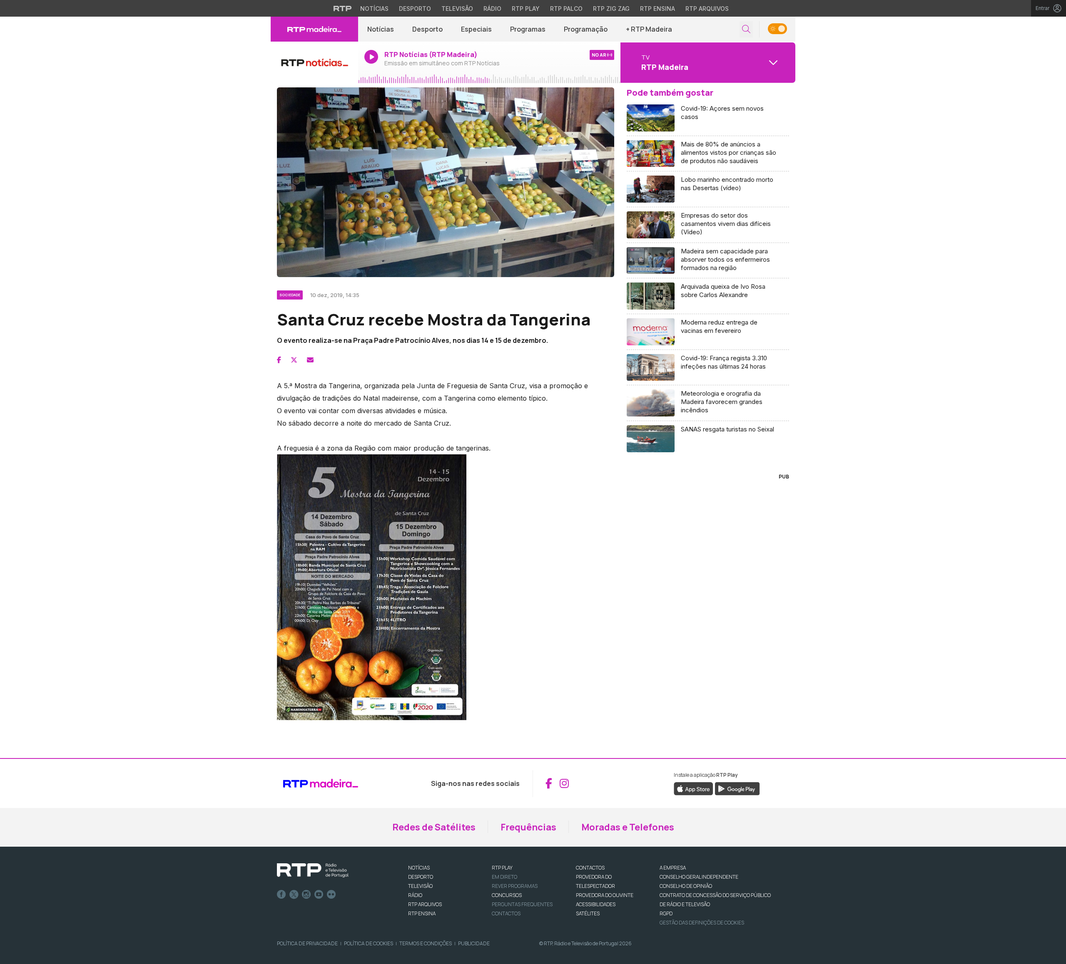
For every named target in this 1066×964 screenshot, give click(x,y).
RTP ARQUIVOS (425, 904)
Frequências (528, 827)
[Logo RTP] (313, 870)
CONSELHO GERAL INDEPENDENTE (699, 876)
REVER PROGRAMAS (515, 886)
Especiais (476, 29)
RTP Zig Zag (611, 8)
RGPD (666, 913)
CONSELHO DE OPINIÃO (686, 886)
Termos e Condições (425, 943)
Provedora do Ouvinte (604, 895)
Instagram (306, 894)
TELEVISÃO (420, 886)
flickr (331, 894)
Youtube (319, 894)
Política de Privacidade (307, 943)
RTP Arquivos (707, 8)
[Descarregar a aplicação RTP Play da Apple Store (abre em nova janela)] (693, 788)
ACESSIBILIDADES (595, 904)
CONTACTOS (590, 867)
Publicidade (474, 943)
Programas (527, 29)
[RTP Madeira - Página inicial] (314, 29)
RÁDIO (415, 895)
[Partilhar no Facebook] (279, 359)
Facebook (281, 894)
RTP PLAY (502, 867)
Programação (586, 29)
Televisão (457, 8)
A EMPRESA (673, 867)
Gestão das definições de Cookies (702, 922)
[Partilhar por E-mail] (310, 359)
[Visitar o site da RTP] (343, 8)
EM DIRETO (504, 876)
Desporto (415, 8)
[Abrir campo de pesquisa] (746, 29)
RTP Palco (566, 8)
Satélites (588, 913)
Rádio (492, 8)
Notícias (374, 8)
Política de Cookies (368, 943)
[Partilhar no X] (294, 359)
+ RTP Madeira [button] (649, 29)
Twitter (294, 894)
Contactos (506, 913)
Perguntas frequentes (522, 904)
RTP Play (526, 8)
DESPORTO (420, 876)
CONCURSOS (507, 895)
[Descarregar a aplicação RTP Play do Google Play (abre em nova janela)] (737, 788)
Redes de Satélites (434, 827)
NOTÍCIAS (419, 867)
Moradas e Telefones (627, 827)
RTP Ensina (657, 8)
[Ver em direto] (314, 62)
